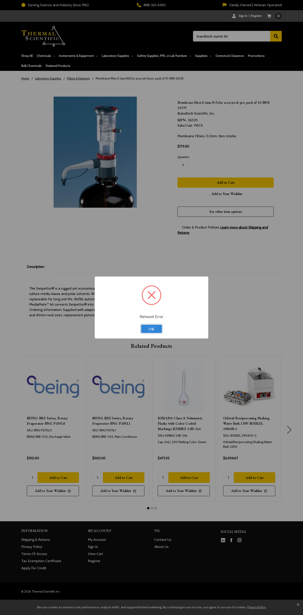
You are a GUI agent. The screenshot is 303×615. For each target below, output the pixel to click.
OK (151, 328)
